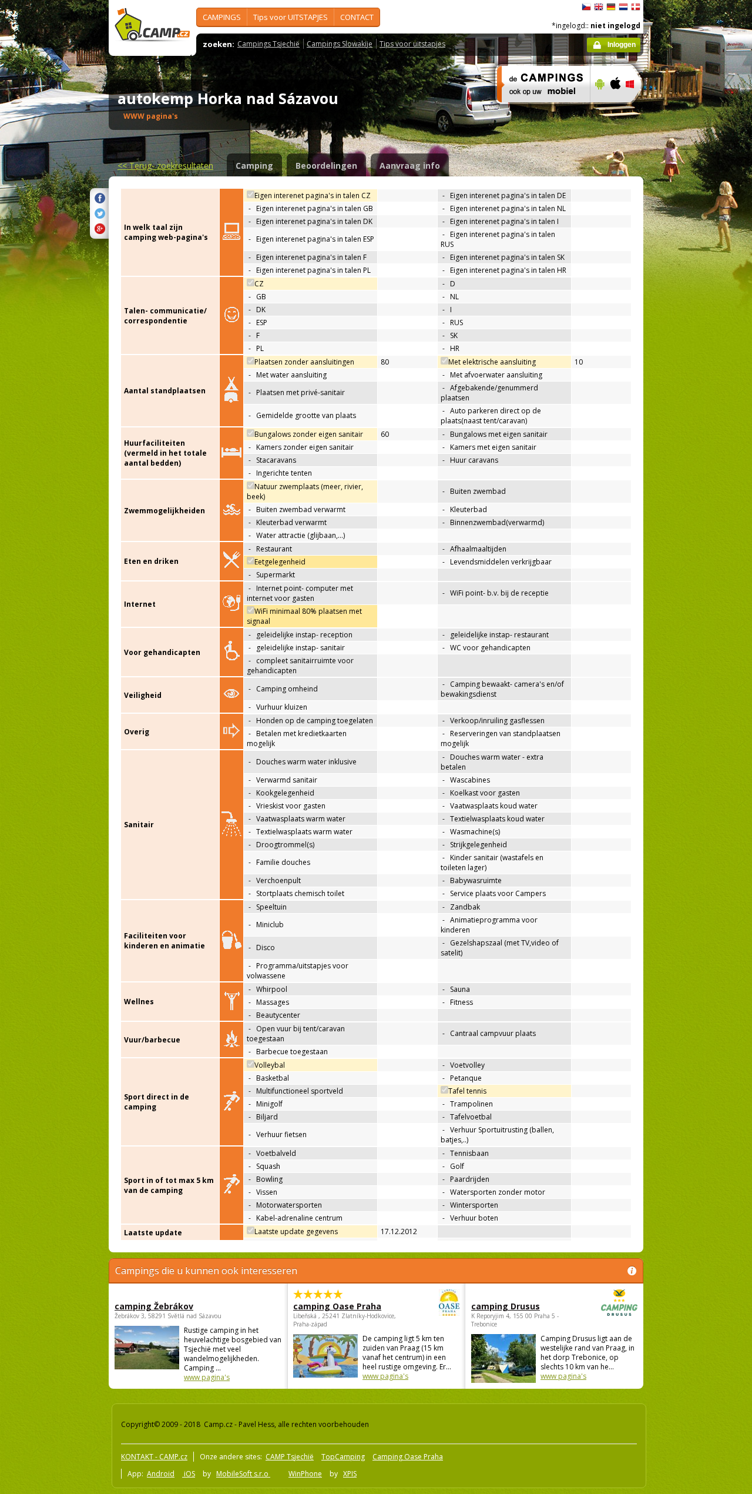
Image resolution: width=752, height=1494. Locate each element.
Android (160, 1474)
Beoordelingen (326, 165)
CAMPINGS (222, 17)
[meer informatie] (538, 110)
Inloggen (621, 45)
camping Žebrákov (154, 1306)
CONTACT (357, 17)
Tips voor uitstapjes (412, 44)
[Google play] (598, 110)
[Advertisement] (692, 353)
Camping (254, 165)
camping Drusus (505, 1306)
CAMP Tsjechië (290, 1457)
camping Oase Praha (337, 1306)
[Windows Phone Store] (637, 110)
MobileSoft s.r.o (243, 1474)
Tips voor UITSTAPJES (290, 17)
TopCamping (343, 1457)
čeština (586, 7)
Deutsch (611, 7)
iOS (188, 1474)
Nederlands (623, 7)
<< (165, 165)
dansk (635, 7)
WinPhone (305, 1474)
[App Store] (615, 110)
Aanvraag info (410, 165)
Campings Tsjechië (268, 44)
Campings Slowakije (339, 44)
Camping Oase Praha (407, 1457)
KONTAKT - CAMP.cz (154, 1457)
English (598, 7)
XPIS (350, 1474)
